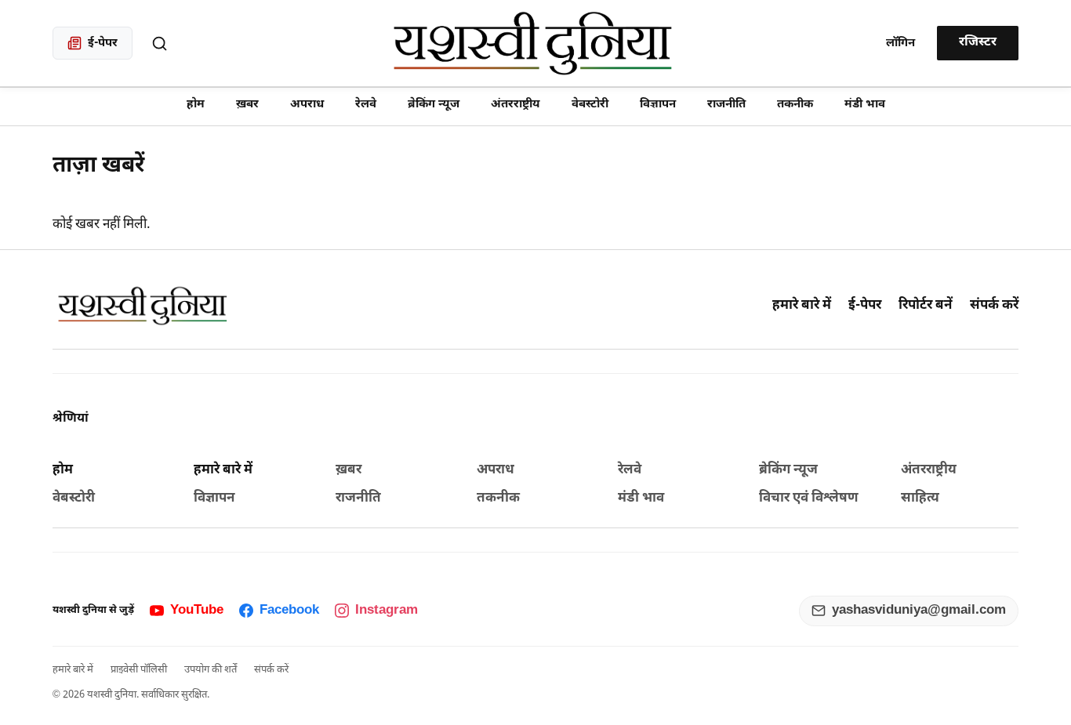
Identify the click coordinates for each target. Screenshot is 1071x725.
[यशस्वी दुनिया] (536, 43)
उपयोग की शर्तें (210, 669)
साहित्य (920, 498)
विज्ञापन (658, 104)
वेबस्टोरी (590, 104)
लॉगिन (900, 43)
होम (196, 104)
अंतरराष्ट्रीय (515, 104)
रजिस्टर (978, 42)
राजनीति (726, 104)
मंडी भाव (864, 104)
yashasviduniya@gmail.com (919, 610)
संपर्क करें (994, 305)
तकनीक (795, 104)
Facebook (289, 610)
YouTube (196, 610)
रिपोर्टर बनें (926, 305)
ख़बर (247, 104)
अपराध (307, 104)
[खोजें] (159, 43)
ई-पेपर (864, 305)
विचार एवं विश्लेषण (809, 498)
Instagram (386, 610)
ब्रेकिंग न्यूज (433, 104)
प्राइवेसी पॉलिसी (139, 669)
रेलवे (365, 104)
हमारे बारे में (801, 305)
